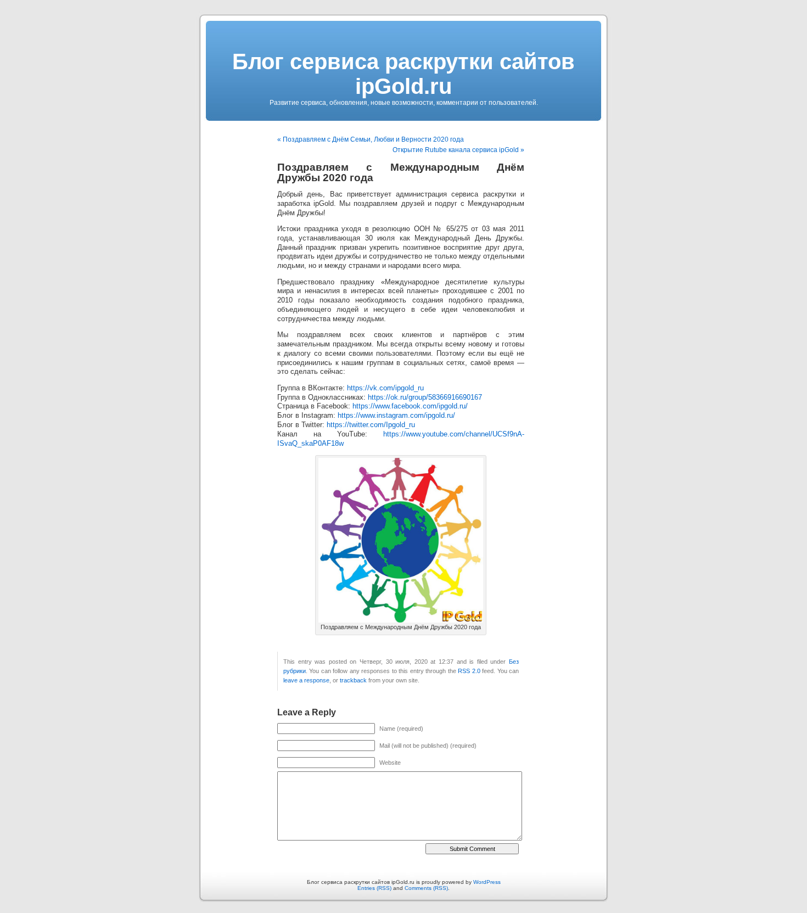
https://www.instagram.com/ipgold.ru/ (396, 415)
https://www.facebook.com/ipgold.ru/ (410, 406)
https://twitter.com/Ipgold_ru (371, 425)
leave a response (306, 680)
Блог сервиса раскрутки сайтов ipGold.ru (403, 73)
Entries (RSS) (374, 888)
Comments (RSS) (426, 888)
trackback (353, 680)
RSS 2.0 (469, 671)
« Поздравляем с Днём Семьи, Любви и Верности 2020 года (370, 139)
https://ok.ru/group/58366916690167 (425, 397)
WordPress (487, 882)
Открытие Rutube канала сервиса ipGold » (458, 150)
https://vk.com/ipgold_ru (385, 388)
